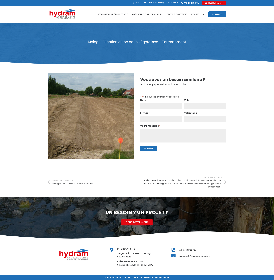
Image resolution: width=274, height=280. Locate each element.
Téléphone (191, 113)
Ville (187, 100)
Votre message (150, 126)
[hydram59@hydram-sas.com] (175, 256)
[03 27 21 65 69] (175, 250)
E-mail (145, 113)
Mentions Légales (123, 277)
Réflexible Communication (156, 277)
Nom (143, 100)
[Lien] (64, 14)
